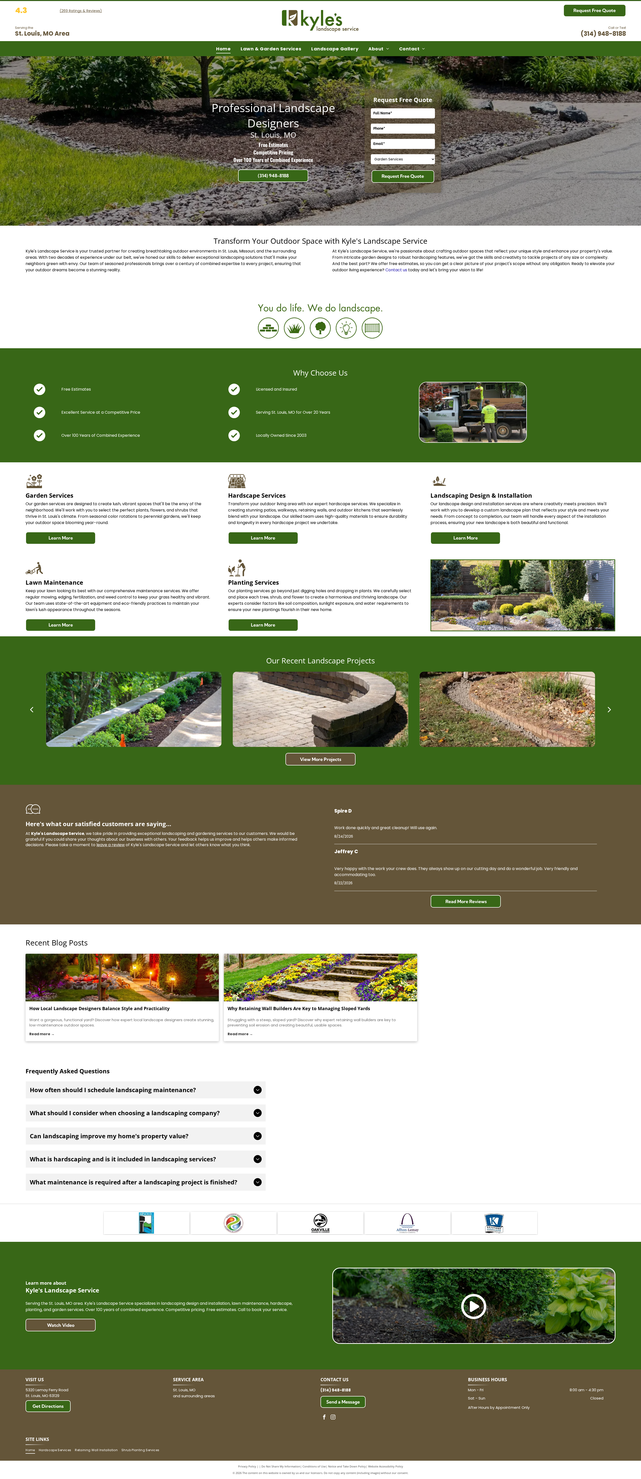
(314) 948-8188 (603, 34)
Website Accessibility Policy (385, 1466)
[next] (609, 709)
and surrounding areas (194, 1396)
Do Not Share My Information (280, 1466)
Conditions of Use (314, 1466)
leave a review (110, 845)
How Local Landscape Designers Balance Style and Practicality (99, 1008)
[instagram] (333, 1417)
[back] (31, 709)
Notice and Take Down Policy (347, 1466)
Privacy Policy (247, 1466)
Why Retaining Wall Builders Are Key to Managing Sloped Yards (299, 1008)
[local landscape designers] (122, 977)
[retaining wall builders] (320, 977)
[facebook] (324, 1417)
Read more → (42, 1033)
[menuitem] (223, 48)
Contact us (396, 270)
